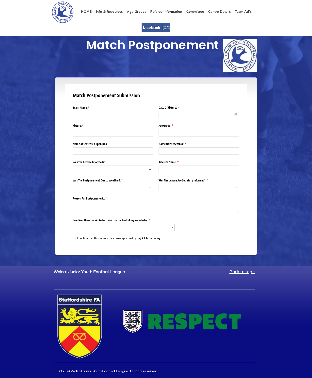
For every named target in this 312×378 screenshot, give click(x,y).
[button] (219, 11)
